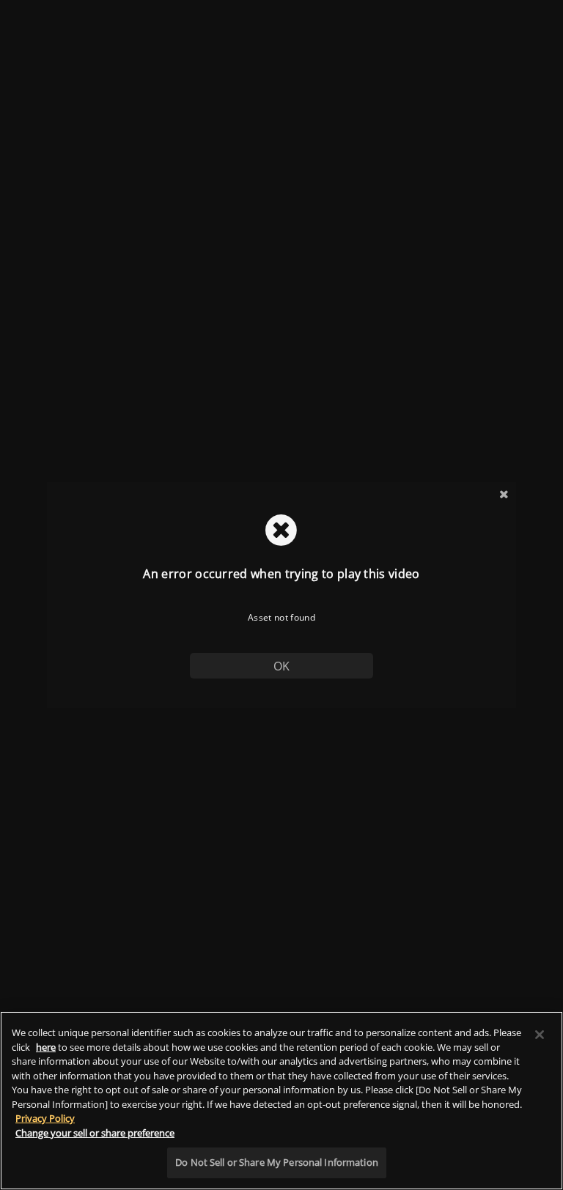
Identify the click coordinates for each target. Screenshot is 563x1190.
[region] (281, 1100)
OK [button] (281, 666)
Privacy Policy (45, 1118)
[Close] (539, 1035)
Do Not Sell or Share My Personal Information (276, 1162)
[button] (504, 494)
